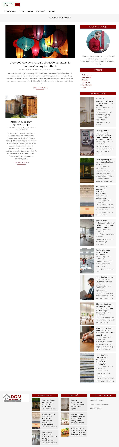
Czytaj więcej (40, 88)
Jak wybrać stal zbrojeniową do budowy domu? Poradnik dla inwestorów (102, 359)
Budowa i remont (88, 75)
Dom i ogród (56, 69)
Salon (84, 87)
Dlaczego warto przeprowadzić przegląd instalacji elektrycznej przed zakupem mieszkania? (104, 135)
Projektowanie (87, 85)
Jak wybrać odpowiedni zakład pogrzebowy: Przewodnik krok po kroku (105, 280)
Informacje (86, 82)
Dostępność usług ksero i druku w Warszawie (103, 252)
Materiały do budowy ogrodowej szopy (21, 123)
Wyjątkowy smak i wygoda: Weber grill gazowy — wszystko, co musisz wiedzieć (78, 431)
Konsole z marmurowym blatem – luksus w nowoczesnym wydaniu (105, 102)
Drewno (84, 80)
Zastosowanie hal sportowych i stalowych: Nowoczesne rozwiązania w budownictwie (103, 192)
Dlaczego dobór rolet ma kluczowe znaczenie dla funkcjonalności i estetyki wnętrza (105, 307)
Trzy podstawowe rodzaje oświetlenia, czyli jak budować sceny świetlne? (40, 64)
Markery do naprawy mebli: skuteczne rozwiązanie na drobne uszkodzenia (105, 331)
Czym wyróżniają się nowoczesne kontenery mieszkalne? (105, 162)
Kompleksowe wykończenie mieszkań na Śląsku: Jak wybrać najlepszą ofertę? (105, 224)
